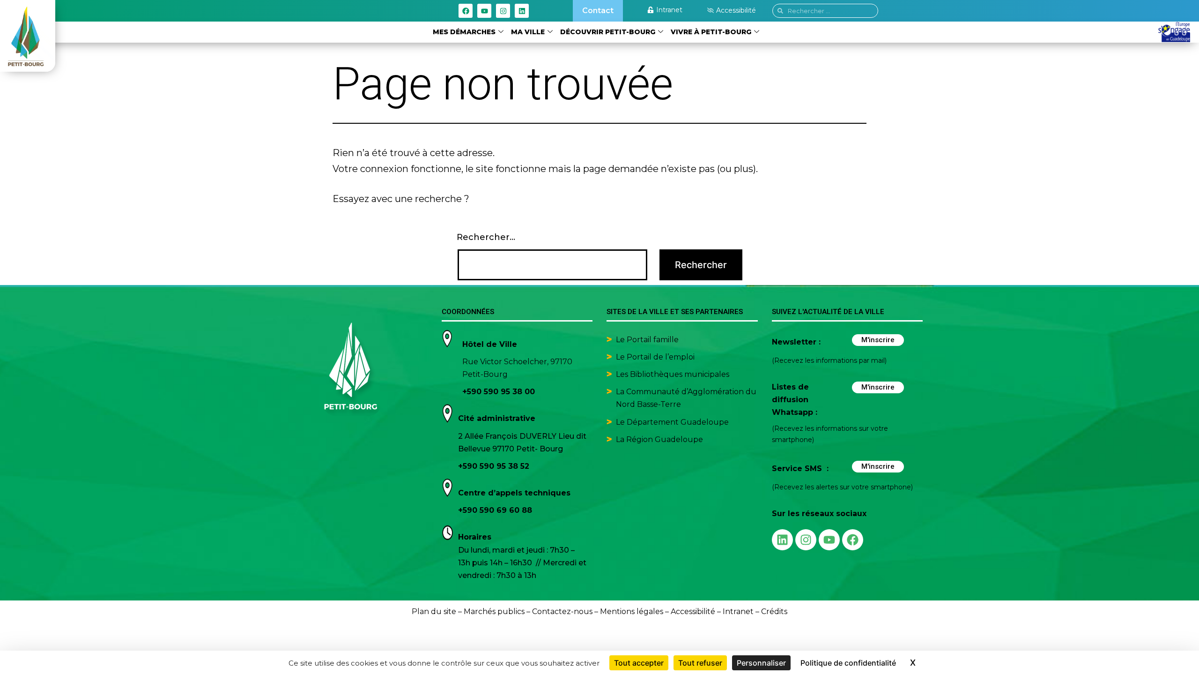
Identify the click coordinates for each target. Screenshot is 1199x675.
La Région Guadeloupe (659, 439)
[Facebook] (466, 11)
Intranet (738, 611)
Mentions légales (631, 611)
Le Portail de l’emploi (655, 356)
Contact (598, 10)
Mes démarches (464, 32)
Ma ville (528, 32)
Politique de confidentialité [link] (848, 663)
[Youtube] (484, 11)
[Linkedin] (522, 11)
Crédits (774, 611)
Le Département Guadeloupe (672, 422)
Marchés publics (494, 611)
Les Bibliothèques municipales (672, 374)
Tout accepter (639, 663)
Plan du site (434, 611)
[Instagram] (503, 11)
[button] (731, 10)
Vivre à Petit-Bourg (711, 32)
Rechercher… (486, 237)
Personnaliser (761, 663)
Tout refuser (700, 663)
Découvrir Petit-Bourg (607, 32)
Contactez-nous (562, 611)
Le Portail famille (648, 339)
